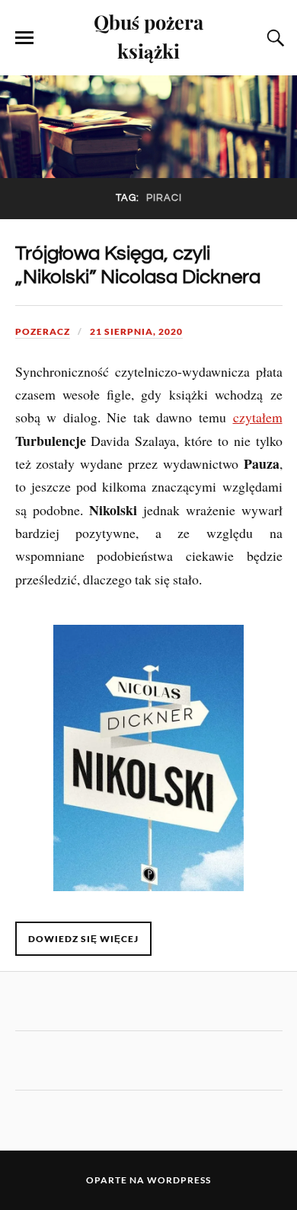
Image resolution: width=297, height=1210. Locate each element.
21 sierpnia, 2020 (136, 331)
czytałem (258, 417)
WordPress (179, 1180)
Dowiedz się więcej (83, 938)
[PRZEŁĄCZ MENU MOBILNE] (24, 38)
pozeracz (42, 331)
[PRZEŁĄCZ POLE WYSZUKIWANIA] (273, 38)
